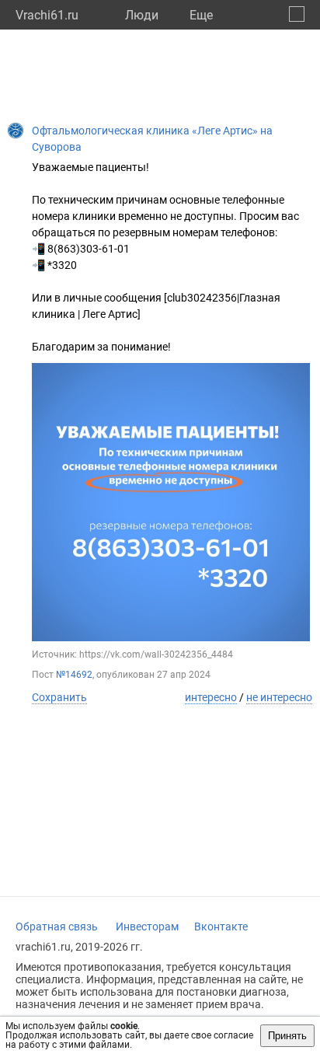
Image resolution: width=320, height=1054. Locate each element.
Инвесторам (147, 926)
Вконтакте (221, 926)
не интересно (279, 697)
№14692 (74, 674)
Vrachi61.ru (47, 15)
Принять (287, 1036)
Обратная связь (57, 926)
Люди (141, 15)
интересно (211, 697)
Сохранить (59, 697)
